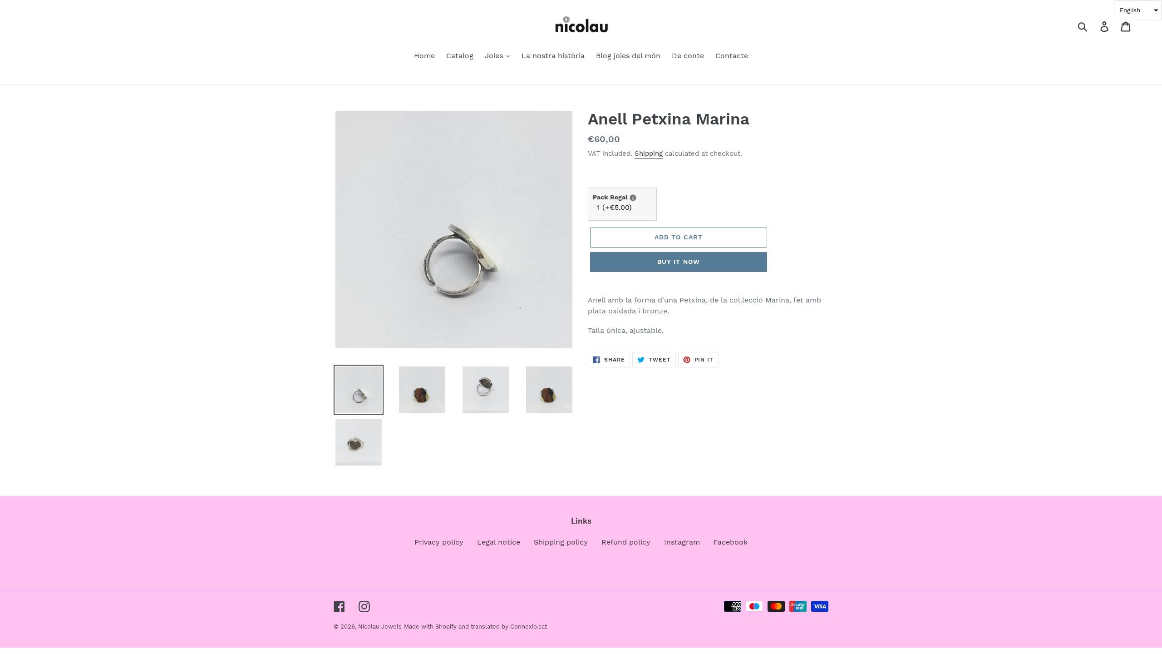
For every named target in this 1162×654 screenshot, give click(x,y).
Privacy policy (438, 542)
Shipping (649, 153)
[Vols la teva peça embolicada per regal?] (633, 197)
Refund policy (625, 542)
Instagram (682, 542)
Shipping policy (561, 542)
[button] (1138, 10)
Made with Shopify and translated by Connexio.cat (475, 626)
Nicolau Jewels (380, 626)
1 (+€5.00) (614, 207)
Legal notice (498, 542)
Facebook (731, 542)
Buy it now (678, 261)
